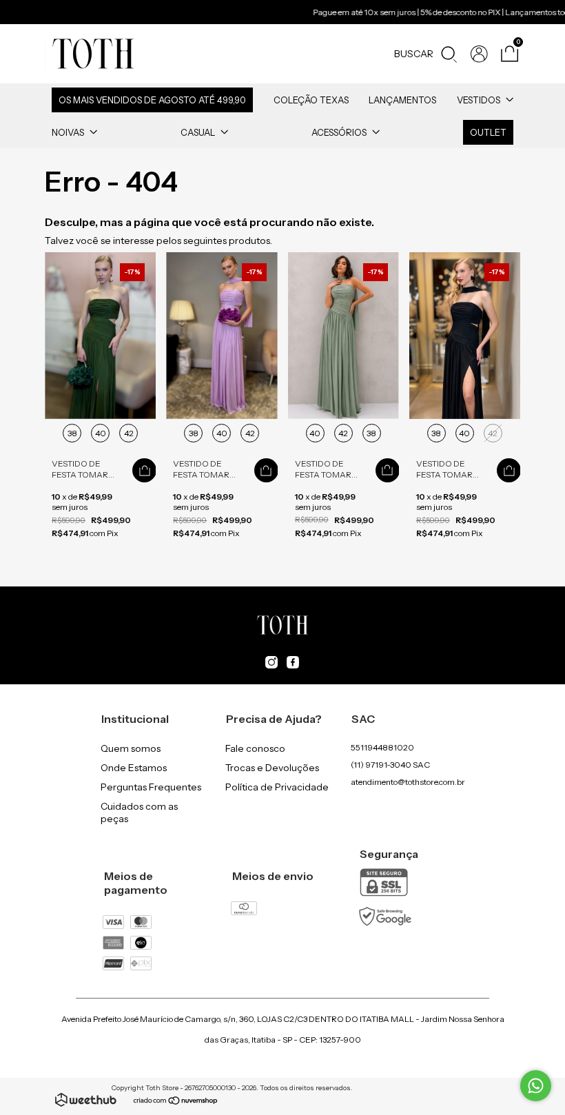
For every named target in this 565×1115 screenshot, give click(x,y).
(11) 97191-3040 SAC (390, 764)
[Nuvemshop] (176, 1102)
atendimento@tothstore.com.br (408, 782)
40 (100, 433)
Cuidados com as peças (139, 812)
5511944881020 (382, 747)
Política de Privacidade (277, 787)
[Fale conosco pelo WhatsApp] (535, 1085)
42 (129, 433)
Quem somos (131, 748)
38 (72, 433)
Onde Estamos (134, 767)
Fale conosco (255, 748)
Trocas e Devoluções (272, 767)
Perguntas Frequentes (151, 787)
